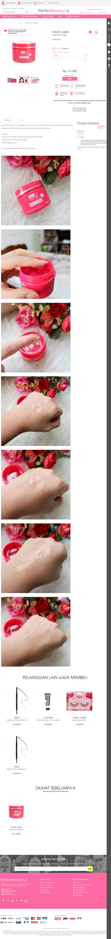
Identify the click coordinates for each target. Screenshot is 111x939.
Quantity (66, 75)
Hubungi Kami (46, 892)
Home (2, 23)
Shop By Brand (72, 16)
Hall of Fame (48, 16)
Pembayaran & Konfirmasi (83, 885)
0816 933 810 (87, 12)
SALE (60, 16)
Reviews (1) (102, 128)
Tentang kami (79, 890)
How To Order (5, 8)
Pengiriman (45, 890)
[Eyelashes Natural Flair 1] (79, 716)
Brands (21, 120)
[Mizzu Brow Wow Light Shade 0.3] (17, 716)
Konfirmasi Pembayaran (49, 882)
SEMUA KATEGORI (8, 16)
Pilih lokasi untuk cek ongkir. (61, 52)
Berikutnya (39, 80)
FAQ (76, 882)
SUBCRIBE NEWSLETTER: (53, 859)
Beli (70, 79)
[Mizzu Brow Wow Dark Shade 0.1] (17, 765)
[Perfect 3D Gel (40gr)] (12, 80)
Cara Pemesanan (80, 887)
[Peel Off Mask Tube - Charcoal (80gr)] (48, 716)
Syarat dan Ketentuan (81, 892)
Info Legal (78, 895)
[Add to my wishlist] (90, 32)
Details (7, 120)
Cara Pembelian (47, 885)
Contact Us (14, 8)
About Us (21, 8)
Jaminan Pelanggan (48, 887)
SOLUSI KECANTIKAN (29, 16)
